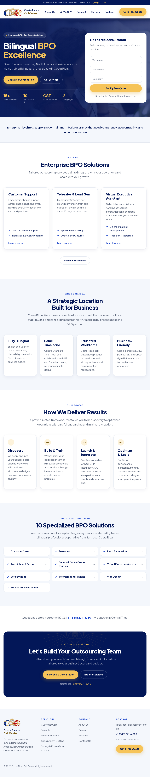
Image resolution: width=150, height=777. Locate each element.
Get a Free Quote (132, 11)
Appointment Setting (52, 740)
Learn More (15, 243)
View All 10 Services (75, 260)
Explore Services (93, 674)
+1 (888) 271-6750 (99, 2)
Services (64, 11)
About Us (50, 12)
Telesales (46, 730)
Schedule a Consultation (60, 674)
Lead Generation (50, 735)
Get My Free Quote (115, 88)
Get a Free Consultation (21, 79)
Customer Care (49, 724)
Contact (109, 12)
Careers (95, 12)
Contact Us (85, 740)
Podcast (81, 12)
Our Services (51, 79)
